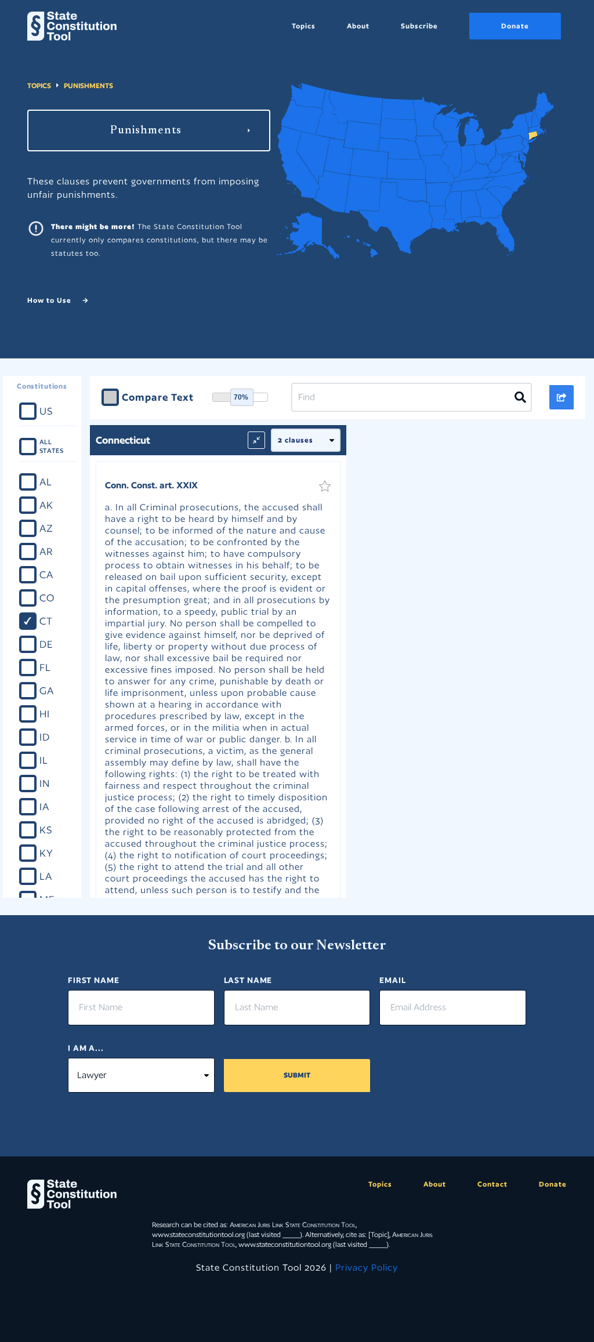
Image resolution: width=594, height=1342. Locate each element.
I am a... (86, 1048)
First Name (93, 980)
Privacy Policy (366, 1267)
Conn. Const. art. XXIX (151, 485)
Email (392, 980)
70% (241, 397)
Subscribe (419, 25)
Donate (515, 25)
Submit (297, 1075)
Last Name (248, 980)
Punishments (88, 85)
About (358, 25)
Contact (492, 1184)
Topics (304, 25)
